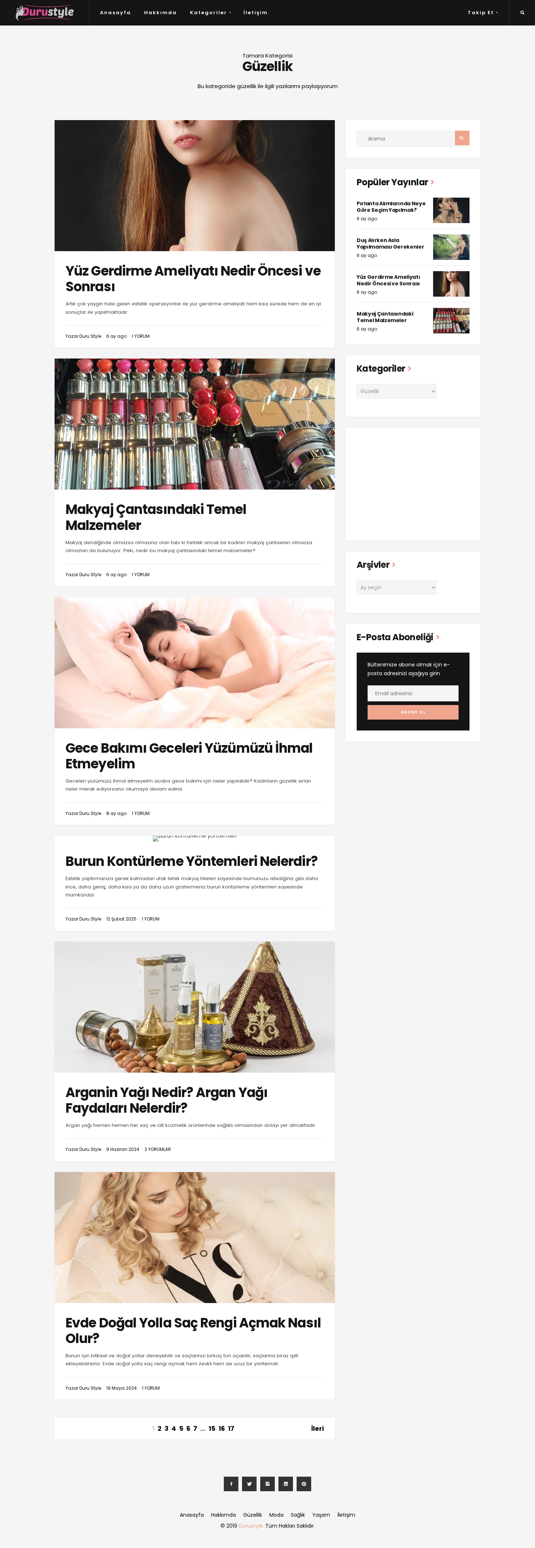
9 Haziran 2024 (122, 1149)
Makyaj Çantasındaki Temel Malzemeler (156, 517)
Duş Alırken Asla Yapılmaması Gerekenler (390, 243)
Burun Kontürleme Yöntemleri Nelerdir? (192, 861)
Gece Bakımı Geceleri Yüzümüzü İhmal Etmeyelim (189, 756)
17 (231, 1428)
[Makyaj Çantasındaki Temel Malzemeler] (195, 424)
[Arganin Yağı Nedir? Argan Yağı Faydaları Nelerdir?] (195, 1007)
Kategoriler (208, 12)
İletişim (255, 12)
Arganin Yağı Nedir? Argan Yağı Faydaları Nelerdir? (167, 1100)
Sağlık (298, 1515)
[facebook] (231, 1484)
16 (221, 1428)
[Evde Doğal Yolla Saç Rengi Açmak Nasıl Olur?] (195, 1237)
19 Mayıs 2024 (121, 1388)
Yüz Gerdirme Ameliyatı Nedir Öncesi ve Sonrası (193, 279)
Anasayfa (115, 12)
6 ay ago (116, 336)
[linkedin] (285, 1484)
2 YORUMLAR (157, 1149)
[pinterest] (304, 1484)
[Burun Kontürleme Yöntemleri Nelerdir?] (195, 839)
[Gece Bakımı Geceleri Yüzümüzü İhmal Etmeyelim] (195, 662)
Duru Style (90, 336)
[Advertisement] (413, 484)
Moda (276, 1515)
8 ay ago (116, 813)
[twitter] (249, 1484)
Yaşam (321, 1515)
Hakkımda (160, 12)
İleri (317, 1428)
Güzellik (252, 1515)
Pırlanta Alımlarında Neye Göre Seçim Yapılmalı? (391, 207)
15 (212, 1428)
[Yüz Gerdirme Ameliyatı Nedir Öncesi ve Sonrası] (195, 185)
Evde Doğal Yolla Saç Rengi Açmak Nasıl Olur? (193, 1331)
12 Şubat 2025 (121, 919)
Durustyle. (251, 1525)
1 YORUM (141, 336)
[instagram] (267, 1484)
